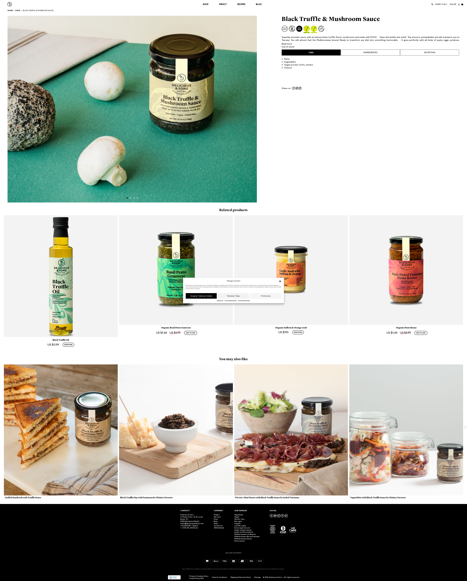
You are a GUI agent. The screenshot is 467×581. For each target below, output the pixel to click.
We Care (217, 517)
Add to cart (190, 333)
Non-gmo (238, 521)
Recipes (241, 4)
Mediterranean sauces (243, 539)
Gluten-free (239, 519)
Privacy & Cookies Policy (231, 300)
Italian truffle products (243, 532)
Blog (259, 4)
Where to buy (441, 4)
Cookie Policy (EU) (196, 578)
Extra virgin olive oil (242, 528)
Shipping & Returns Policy (240, 577)
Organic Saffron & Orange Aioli (291, 327)
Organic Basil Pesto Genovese (176, 327)
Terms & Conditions (219, 577)
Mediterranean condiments (245, 534)
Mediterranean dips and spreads (246, 536)
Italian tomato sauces (243, 530)
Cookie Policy (220, 300)
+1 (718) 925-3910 (187, 528)
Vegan (236, 517)
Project (217, 515)
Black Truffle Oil (60, 340)
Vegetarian (238, 515)
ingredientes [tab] (370, 52)
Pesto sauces (239, 541)
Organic (237, 523)
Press (216, 519)
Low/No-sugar (240, 526)
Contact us (218, 526)
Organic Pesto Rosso (406, 327)
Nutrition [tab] (429, 52)
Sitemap (257, 577)
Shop (205, 4)
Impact (223, 4)
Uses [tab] (311, 52)
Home (10, 10)
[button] (280, 281)
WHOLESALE (219, 528)
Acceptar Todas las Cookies (201, 296)
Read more (287, 43)
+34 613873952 (185, 526)
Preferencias (266, 296)
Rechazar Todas (233, 296)
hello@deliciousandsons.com (191, 523)
